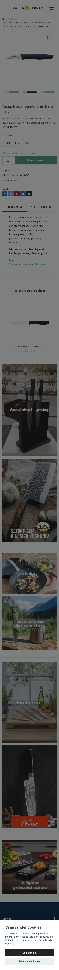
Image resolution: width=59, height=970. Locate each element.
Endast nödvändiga (29, 961)
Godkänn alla (29, 952)
